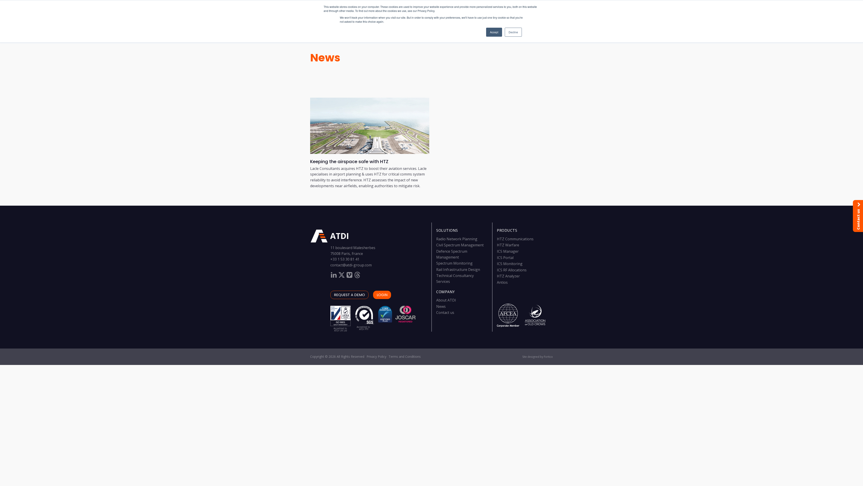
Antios (502, 282)
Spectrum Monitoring (454, 263)
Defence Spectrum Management (451, 254)
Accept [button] (494, 32)
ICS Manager (508, 251)
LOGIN (382, 294)
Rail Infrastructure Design (458, 269)
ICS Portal (505, 257)
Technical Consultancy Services (455, 278)
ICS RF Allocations (512, 270)
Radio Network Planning (456, 238)
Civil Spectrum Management (460, 245)
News (325, 57)
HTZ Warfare (508, 245)
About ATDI (446, 300)
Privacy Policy (376, 356)
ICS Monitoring (510, 263)
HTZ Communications (515, 238)
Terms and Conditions (405, 356)
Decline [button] (513, 32)
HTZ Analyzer (508, 276)
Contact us (445, 312)
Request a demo (349, 294)
